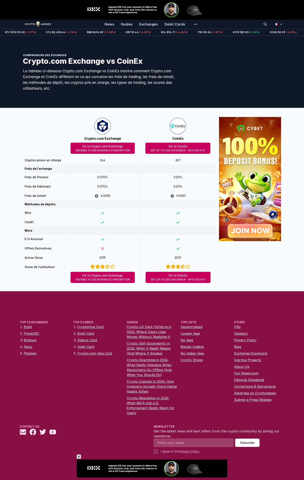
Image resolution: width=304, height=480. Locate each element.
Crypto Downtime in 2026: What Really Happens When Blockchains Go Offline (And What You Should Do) (149, 367)
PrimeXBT (31, 333)
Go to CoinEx (177, 148)
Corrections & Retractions (255, 386)
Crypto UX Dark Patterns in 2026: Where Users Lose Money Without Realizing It (149, 332)
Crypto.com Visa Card (94, 353)
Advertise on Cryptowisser (255, 393)
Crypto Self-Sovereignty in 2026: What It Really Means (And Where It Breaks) (149, 348)
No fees (187, 340)
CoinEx (178, 138)
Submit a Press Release (253, 400)
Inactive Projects (247, 360)
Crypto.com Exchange (102, 138)
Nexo (28, 347)
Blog (237, 347)
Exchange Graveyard (250, 353)
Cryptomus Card (90, 327)
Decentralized (191, 327)
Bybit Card (85, 333)
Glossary (241, 333)
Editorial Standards (249, 380)
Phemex (30, 353)
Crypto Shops (192, 360)
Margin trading (192, 347)
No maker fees (192, 353)
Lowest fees (190, 333)
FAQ (237, 327)
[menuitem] (109, 24)
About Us (241, 367)
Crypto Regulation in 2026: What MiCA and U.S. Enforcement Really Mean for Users (150, 405)
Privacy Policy (245, 340)
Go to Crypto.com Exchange (102, 148)
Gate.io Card (87, 340)
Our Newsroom (246, 373)
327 (178, 160)
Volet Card (85, 347)
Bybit (28, 327)
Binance (30, 340)
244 (102, 160)
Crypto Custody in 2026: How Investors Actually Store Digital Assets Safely (152, 386)
